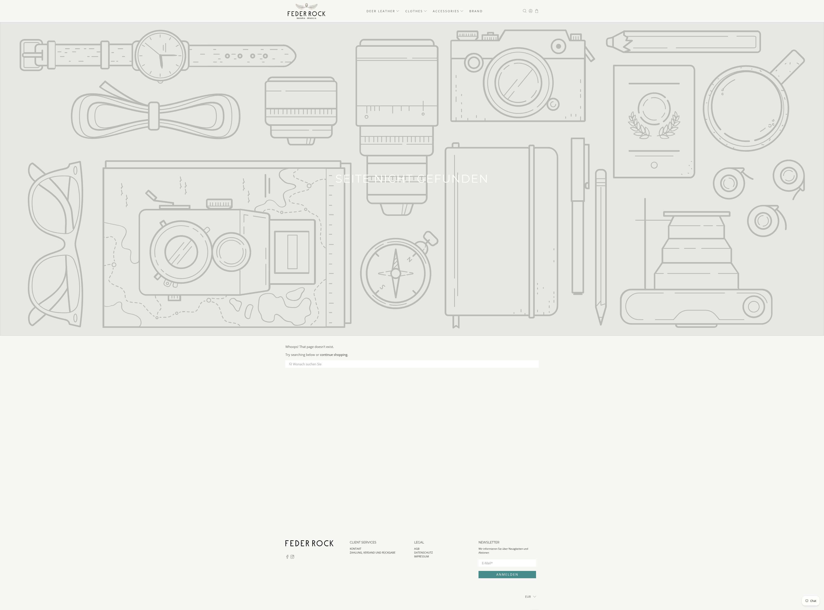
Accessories (446, 11)
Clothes (414, 11)
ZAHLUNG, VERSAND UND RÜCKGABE (372, 552)
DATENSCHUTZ (423, 552)
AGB (417, 549)
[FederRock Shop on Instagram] (292, 558)
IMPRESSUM (421, 556)
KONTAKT (355, 549)
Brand (476, 11)
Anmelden (507, 574)
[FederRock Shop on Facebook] (287, 558)
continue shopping (333, 354)
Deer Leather (381, 11)
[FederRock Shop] (306, 11)
